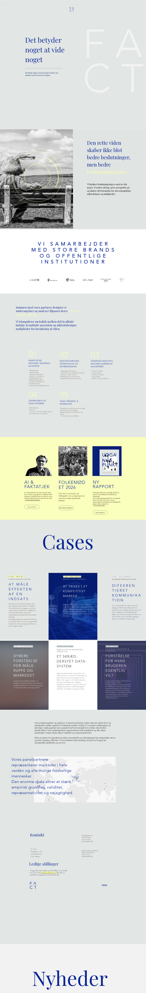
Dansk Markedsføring (32, 500)
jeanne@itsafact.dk (87, 841)
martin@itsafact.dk (87, 856)
